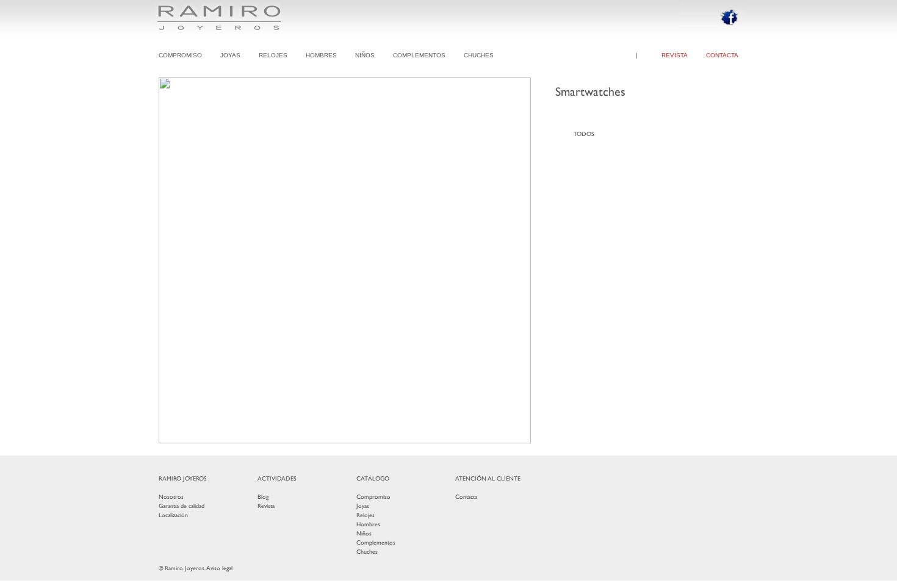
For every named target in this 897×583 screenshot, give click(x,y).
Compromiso (373, 496)
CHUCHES (479, 55)
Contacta (466, 496)
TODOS (584, 134)
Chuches (367, 551)
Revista (266, 506)
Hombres (368, 524)
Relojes (365, 515)
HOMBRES (321, 55)
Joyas (362, 506)
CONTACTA (722, 55)
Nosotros (171, 496)
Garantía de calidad (181, 506)
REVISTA (674, 55)
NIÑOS (365, 55)
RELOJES (273, 55)
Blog (263, 496)
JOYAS (230, 55)
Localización (173, 515)
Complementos (375, 542)
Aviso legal (219, 568)
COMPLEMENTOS (419, 55)
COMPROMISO (180, 55)
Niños (364, 533)
